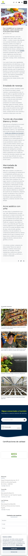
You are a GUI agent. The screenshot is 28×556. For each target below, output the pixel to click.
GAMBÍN (22, 50)
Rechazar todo (14, 551)
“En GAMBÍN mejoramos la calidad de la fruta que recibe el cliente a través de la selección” (13, 349)
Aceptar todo (14, 548)
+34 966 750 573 (5, 486)
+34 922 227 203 (5, 497)
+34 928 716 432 (5, 509)
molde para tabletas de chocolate (14, 133)
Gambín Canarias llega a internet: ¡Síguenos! (13, 373)
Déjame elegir (19, 545)
